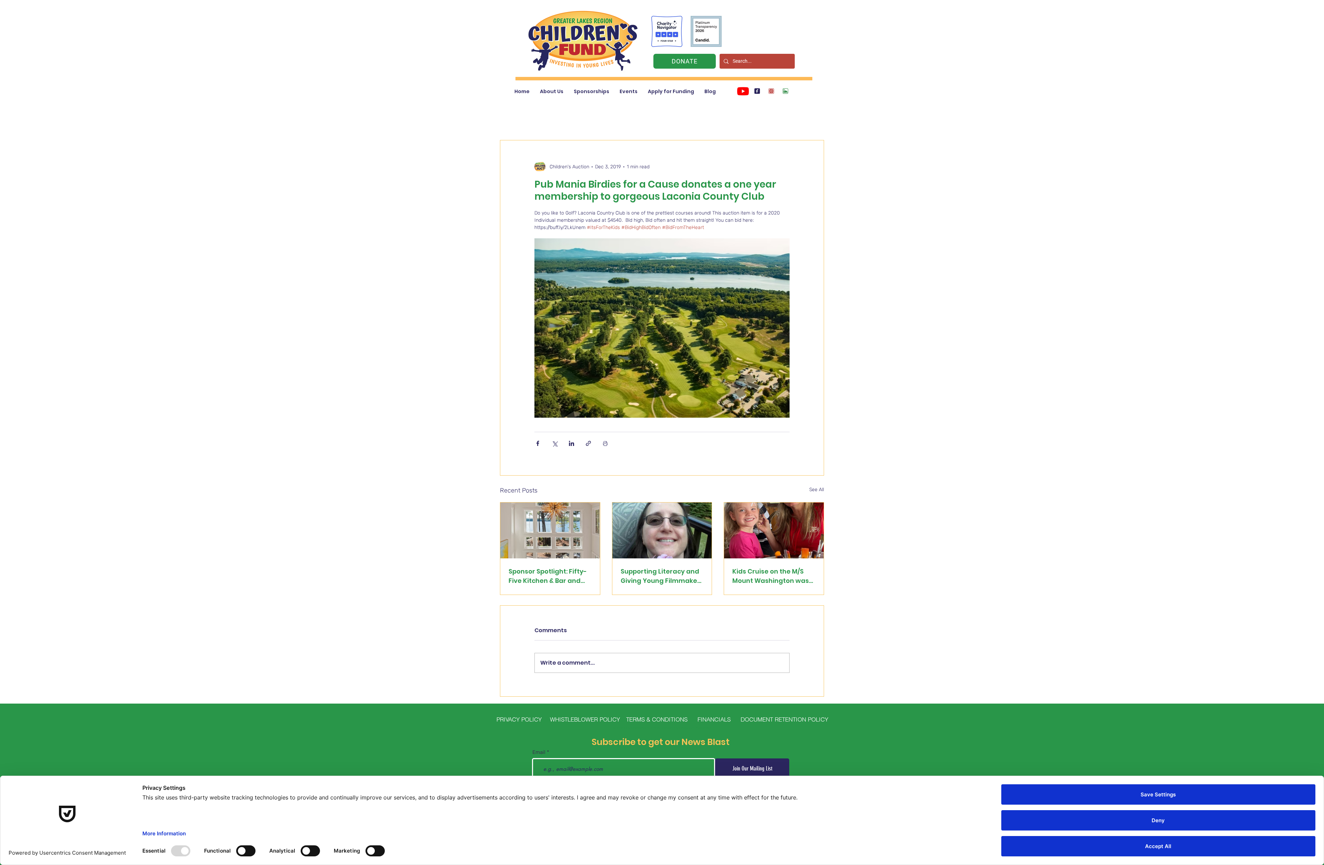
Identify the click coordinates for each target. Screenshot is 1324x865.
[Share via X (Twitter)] (554, 443)
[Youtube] (743, 91)
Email (538, 752)
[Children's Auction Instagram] (771, 91)
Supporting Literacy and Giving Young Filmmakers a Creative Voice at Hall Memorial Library (662, 576)
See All (816, 490)
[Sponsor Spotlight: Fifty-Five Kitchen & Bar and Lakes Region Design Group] (550, 530)
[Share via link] (588, 443)
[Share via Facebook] (537, 443)
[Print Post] (605, 443)
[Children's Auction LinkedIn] (785, 91)
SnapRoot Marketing (695, 728)
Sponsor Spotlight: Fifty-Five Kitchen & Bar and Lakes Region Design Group (548, 576)
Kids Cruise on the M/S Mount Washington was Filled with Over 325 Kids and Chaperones (771, 576)
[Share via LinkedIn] (571, 443)
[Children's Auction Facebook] (757, 91)
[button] (552, 91)
